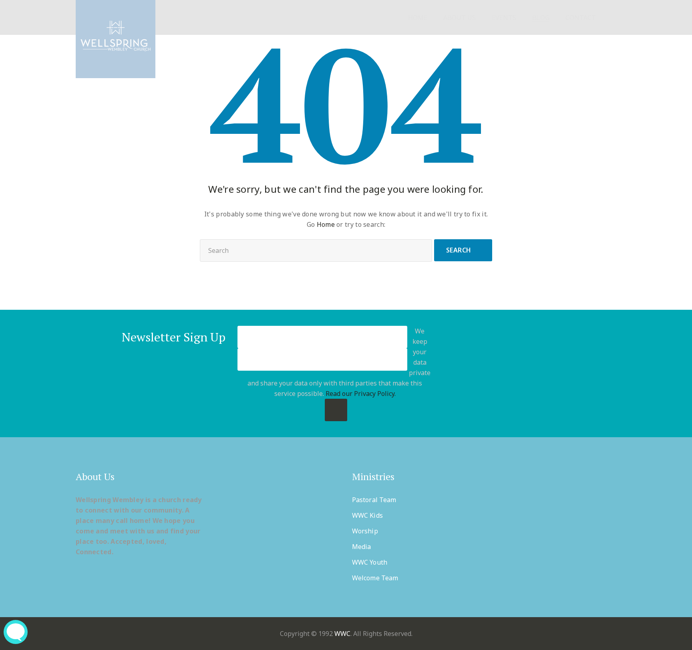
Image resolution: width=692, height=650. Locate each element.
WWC (342, 633)
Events (504, 18)
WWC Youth (369, 562)
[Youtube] (550, 373)
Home (417, 18)
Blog (540, 18)
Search (458, 250)
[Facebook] (491, 373)
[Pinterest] (530, 373)
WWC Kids (367, 515)
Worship (365, 531)
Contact (580, 18)
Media (361, 546)
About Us (459, 18)
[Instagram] (569, 373)
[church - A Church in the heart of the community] (115, 39)
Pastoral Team (374, 499)
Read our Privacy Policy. (361, 393)
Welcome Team (375, 577)
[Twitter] (511, 373)
